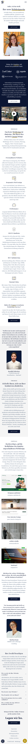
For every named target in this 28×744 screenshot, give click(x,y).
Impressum (14, 729)
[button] (14, 113)
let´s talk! (14, 27)
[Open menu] (25, 2)
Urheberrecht (14, 736)
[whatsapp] (25, 741)
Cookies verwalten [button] (14, 738)
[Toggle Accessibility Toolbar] (2, 741)
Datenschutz (14, 731)
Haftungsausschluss (14, 733)
